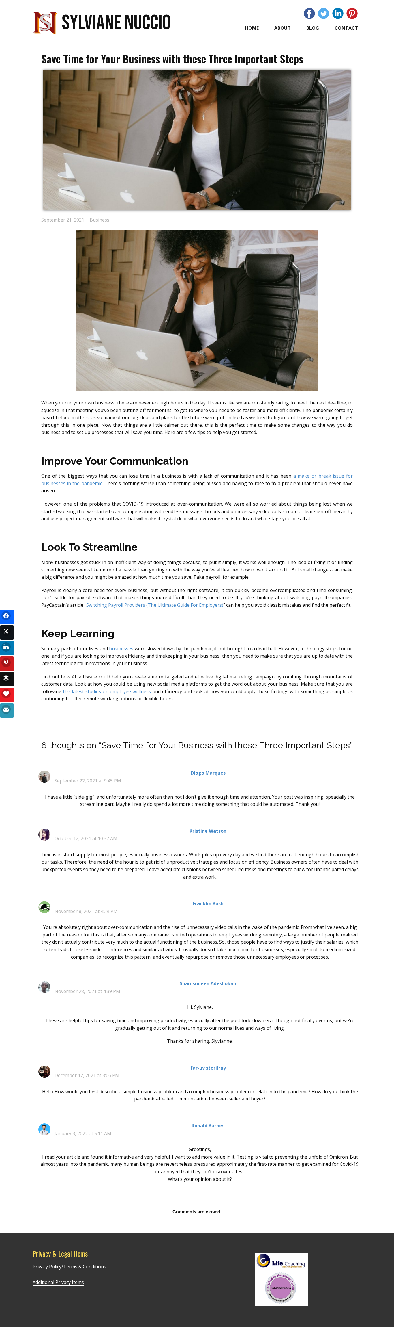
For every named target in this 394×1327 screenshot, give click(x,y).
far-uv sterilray (208, 1068)
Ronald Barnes (208, 1125)
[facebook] (309, 13)
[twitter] (323, 13)
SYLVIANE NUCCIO (116, 23)
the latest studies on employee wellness (107, 691)
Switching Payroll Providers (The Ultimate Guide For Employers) (154, 605)
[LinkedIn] (338, 13)
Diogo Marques (208, 773)
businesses (121, 648)
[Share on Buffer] (7, 679)
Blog (312, 28)
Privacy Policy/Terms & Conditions (69, 1266)
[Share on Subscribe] (7, 710)
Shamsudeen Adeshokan (208, 983)
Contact (346, 28)
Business (99, 220)
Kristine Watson (208, 831)
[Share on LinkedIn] (7, 648)
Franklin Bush (208, 903)
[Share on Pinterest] (7, 663)
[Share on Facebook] (7, 617)
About (282, 28)
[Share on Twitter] (7, 632)
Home (252, 28)
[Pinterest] (352, 13)
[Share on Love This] (7, 695)
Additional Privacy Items (58, 1282)
